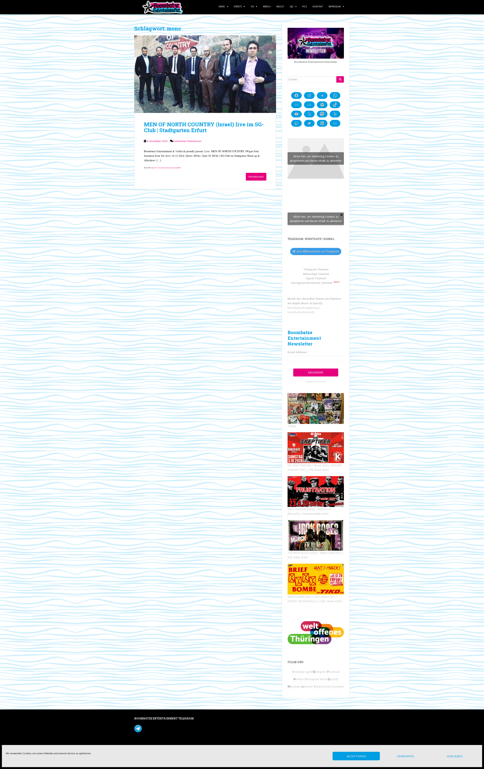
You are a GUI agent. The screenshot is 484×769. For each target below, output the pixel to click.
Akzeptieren (356, 756)
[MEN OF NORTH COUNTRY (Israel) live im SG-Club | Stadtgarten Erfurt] (205, 74)
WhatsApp (298, 672)
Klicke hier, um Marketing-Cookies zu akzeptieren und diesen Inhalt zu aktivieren (316, 158)
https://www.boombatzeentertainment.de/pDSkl (166, 168)
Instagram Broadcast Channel (311, 283)
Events (238, 6)
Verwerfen (405, 756)
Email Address (297, 352)
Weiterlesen (256, 176)
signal (308, 672)
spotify (334, 679)
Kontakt (318, 6)
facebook (334, 672)
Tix (252, 6)
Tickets (292, 426)
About (280, 6)
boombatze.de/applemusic (304, 308)
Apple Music (300, 303)
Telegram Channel (315, 269)
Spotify (317, 303)
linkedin (308, 686)
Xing (318, 686)
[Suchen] (340, 79)
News (222, 6)
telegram (320, 672)
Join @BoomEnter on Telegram (317, 251)
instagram (313, 679)
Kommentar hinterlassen (187, 141)
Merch (267, 6)
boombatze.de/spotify (301, 312)
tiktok (323, 679)
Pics (304, 6)
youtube (296, 686)
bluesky (325, 686)
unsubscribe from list (316, 381)
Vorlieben (454, 756)
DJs (291, 6)
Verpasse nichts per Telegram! (160, 728)
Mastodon (214, 719)
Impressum (335, 6)
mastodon (337, 686)
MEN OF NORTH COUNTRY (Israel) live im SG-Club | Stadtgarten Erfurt (204, 127)
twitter (300, 679)
